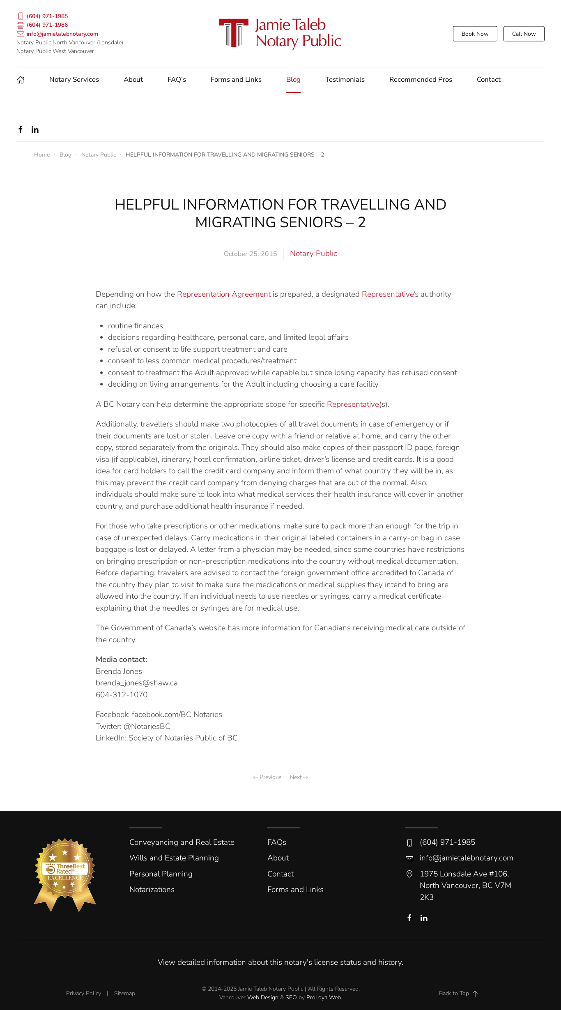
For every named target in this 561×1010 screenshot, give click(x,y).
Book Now (475, 33)
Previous (271, 777)
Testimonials (345, 79)
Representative (388, 294)
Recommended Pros (420, 79)
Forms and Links (236, 79)
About (133, 79)
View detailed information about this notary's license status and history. (280, 962)
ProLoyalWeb (323, 997)
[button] (475, 993)
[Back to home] (280, 33)
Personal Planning (161, 874)
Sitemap (124, 993)
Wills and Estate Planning (174, 858)
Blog (293, 79)
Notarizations (152, 889)
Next (296, 777)
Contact (489, 79)
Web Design (262, 997)
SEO (291, 997)
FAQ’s (177, 79)
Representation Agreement (224, 294)
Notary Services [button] (74, 79)
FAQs (276, 842)
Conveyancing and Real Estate (182, 842)
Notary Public (313, 253)
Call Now (524, 33)
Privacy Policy (83, 993)
